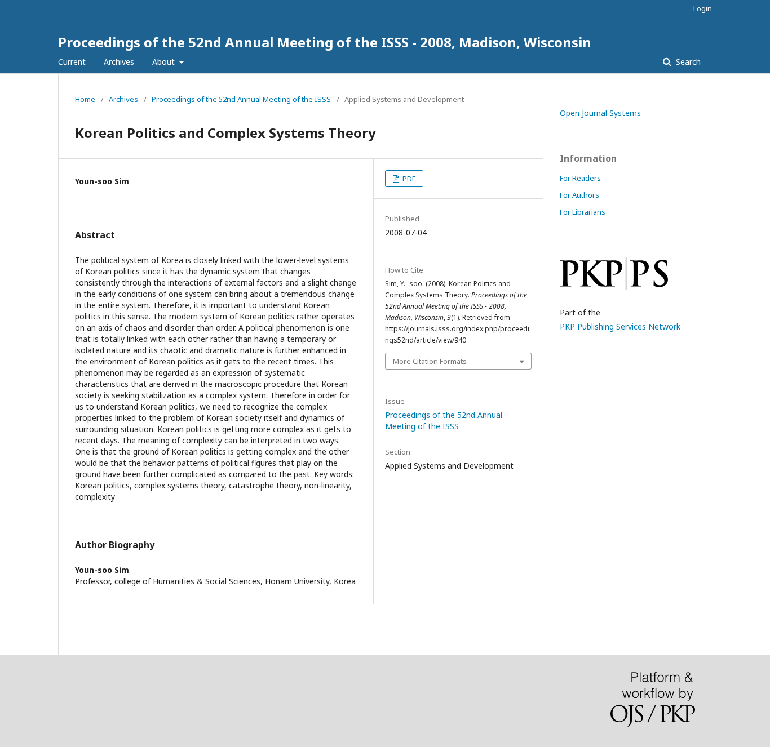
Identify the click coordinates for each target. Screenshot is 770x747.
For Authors (579, 195)
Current (72, 61)
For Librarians (582, 212)
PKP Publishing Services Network (620, 326)
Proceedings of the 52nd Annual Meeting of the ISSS (241, 99)
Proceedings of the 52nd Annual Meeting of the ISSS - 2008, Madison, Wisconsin (324, 42)
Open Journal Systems (600, 113)
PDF (408, 179)
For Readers (580, 178)
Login (702, 8)
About (164, 61)
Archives (119, 61)
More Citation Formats (430, 361)
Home (85, 99)
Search (687, 61)
